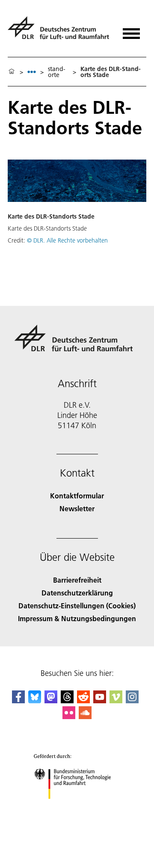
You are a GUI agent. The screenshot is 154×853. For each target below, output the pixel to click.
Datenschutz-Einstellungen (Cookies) (77, 605)
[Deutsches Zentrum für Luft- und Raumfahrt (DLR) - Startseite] (60, 31)
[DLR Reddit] (83, 700)
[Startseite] (11, 72)
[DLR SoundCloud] (85, 716)
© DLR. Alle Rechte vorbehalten (67, 240)
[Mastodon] (50, 700)
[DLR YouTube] (99, 700)
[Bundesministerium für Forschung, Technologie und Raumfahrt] (77, 807)
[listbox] (31, 71)
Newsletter (77, 508)
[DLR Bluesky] (34, 700)
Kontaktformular (77, 495)
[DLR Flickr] (68, 716)
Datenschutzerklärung (77, 592)
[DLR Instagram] (132, 700)
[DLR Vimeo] (116, 700)
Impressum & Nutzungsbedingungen (77, 618)
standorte (56, 72)
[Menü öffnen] (131, 30)
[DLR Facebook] (18, 700)
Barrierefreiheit (77, 579)
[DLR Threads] (67, 700)
